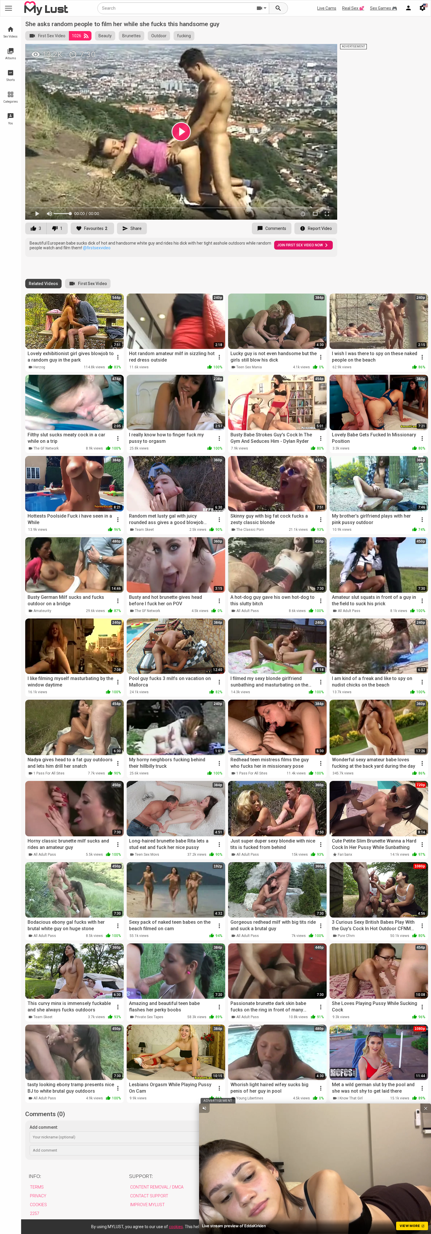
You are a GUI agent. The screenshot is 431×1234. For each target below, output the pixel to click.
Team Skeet (144, 530)
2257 (34, 1213)
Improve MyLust (147, 1204)
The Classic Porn (250, 530)
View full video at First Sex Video (266, 50)
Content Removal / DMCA (157, 1187)
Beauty (105, 35)
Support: (141, 1176)
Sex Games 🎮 (383, 8)
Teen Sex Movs (147, 854)
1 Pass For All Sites (49, 773)
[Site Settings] (422, 8)
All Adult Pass (247, 611)
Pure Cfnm (346, 936)
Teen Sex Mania (249, 367)
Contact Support (149, 1196)
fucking (184, 35)
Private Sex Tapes (149, 1017)
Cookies (38, 1204)
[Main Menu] (8, 8)
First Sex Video (51, 35)
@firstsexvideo (97, 247)
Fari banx (345, 854)
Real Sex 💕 (353, 8)
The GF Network (46, 448)
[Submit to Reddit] (313, 51)
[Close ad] (425, 1108)
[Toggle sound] (204, 1108)
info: (35, 1176)
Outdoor (159, 35)
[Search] (278, 8)
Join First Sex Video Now (300, 245)
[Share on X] (326, 51)
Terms (37, 1187)
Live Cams (326, 8)
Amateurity (42, 611)
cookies (176, 1226)
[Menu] (408, 8)
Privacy (38, 1196)
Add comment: (44, 1127)
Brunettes (131, 35)
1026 (76, 35)
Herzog (39, 367)
